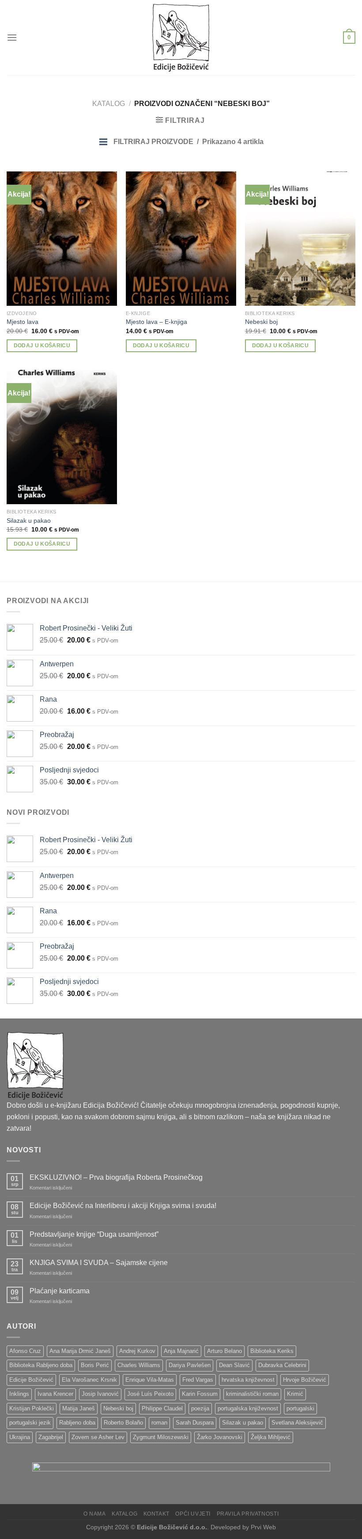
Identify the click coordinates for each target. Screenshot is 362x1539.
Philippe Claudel (162, 1408)
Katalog (108, 103)
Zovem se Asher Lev (98, 1437)
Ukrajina (19, 1437)
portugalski (300, 1408)
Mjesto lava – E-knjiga (156, 321)
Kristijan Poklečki (31, 1408)
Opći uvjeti (193, 1514)
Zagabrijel (50, 1437)
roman (159, 1422)
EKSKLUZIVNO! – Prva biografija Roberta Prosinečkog (116, 1177)
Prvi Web (263, 1527)
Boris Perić (95, 1365)
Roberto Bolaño (123, 1422)
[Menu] (12, 37)
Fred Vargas (197, 1379)
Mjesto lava (22, 321)
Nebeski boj (261, 321)
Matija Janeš (78, 1408)
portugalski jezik (30, 1422)
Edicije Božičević (31, 1379)
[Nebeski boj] (300, 238)
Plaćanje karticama (60, 1291)
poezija (200, 1408)
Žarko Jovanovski (219, 1437)
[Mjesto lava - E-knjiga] (181, 238)
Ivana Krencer (55, 1394)
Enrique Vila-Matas (149, 1379)
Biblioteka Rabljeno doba (40, 1365)
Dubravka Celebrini (282, 1365)
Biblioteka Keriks (272, 1351)
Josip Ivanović (100, 1394)
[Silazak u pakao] (62, 437)
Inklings (19, 1394)
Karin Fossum (200, 1394)
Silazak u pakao (29, 520)
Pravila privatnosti (248, 1514)
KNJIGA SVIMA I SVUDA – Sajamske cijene (99, 1262)
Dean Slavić (234, 1365)
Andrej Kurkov (137, 1351)
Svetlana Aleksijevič (297, 1422)
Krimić (295, 1394)
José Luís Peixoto (150, 1394)
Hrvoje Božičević (304, 1379)
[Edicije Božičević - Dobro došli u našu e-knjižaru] (181, 38)
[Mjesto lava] (62, 238)
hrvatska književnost (248, 1379)
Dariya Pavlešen (190, 1365)
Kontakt (156, 1514)
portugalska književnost (248, 1408)
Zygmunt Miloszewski (161, 1437)
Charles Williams (138, 1365)
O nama (94, 1514)
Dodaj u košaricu (42, 345)
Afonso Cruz (25, 1351)
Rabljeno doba (77, 1422)
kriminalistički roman (252, 1394)
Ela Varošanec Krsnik (89, 1379)
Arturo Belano (224, 1351)
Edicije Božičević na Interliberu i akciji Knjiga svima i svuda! (123, 1205)
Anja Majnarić (181, 1351)
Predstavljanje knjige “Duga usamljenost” (94, 1234)
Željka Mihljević (270, 1437)
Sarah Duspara (195, 1422)
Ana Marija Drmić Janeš (80, 1351)
